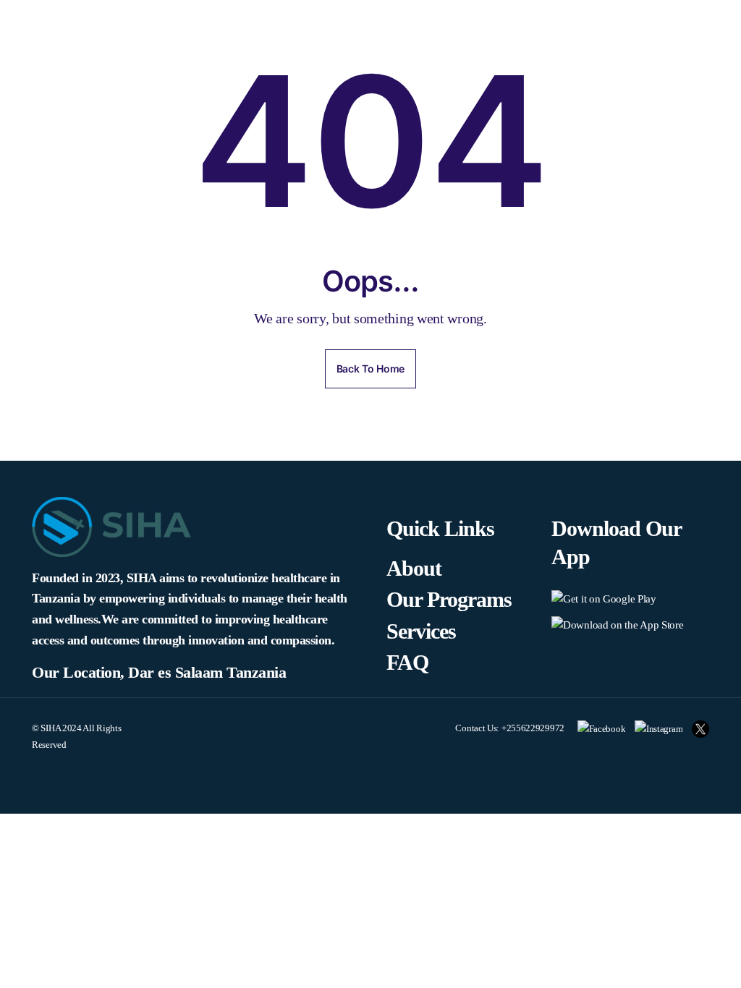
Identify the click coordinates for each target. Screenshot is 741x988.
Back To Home (370, 368)
